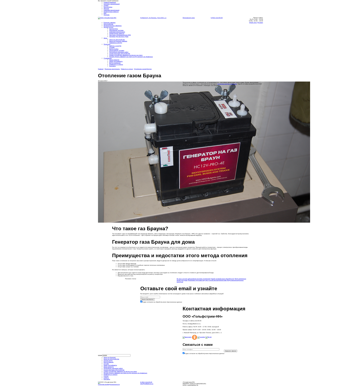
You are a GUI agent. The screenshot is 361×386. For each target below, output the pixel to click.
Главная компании (110, 2)
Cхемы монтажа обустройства (119, 53)
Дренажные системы (116, 30)
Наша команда (114, 60)
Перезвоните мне (189, 17)
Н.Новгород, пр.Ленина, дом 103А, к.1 (153, 17)
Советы (106, 377)
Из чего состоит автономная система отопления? (194, 278)
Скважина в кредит (115, 42)
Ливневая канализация (111, 10)
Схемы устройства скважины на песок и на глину (126, 55)
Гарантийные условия (116, 50)
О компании (108, 58)
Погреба (106, 15)
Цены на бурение (110, 357)
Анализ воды (108, 360)
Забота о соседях (115, 46)
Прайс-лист (253, 22)
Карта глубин (113, 49)
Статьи (106, 376)
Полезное (107, 44)
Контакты (112, 66)
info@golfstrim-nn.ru (146, 383)
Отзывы (112, 47)
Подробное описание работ (118, 52)
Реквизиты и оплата (116, 64)
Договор (260, 22)
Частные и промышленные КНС (120, 35)
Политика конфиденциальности (109, 384)
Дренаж (106, 8)
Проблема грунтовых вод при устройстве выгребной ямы (207, 280)
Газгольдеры (108, 7)
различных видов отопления (227, 84)
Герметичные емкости (111, 11)
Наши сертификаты (116, 61)
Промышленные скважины (113, 25)
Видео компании (115, 63)
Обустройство (108, 24)
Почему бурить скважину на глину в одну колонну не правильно (131, 56)
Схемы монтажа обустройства (114, 370)
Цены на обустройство (117, 39)
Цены (105, 38)
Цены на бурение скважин (118, 41)
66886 (100, 355)
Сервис (106, 5)
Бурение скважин (109, 22)
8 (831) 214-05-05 (217, 17)
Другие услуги (108, 27)
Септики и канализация (112, 4)
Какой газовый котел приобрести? (223, 278)
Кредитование (109, 362)
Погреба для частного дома (118, 36)
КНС (105, 13)
